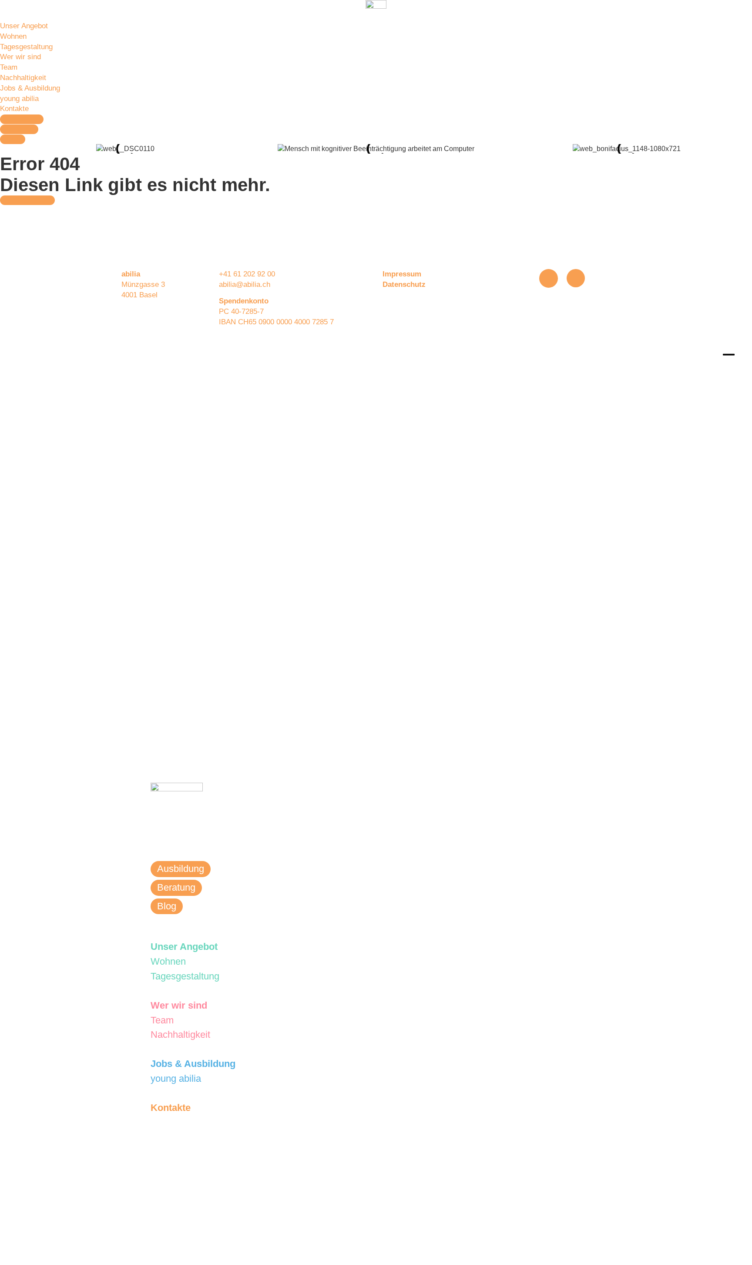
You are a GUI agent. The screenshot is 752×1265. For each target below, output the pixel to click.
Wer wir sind (20, 57)
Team (8, 67)
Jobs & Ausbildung (30, 88)
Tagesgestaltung (26, 47)
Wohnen (13, 36)
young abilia (19, 98)
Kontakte (14, 108)
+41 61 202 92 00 (247, 274)
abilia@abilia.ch (244, 284)
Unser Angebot (24, 26)
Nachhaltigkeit (23, 78)
